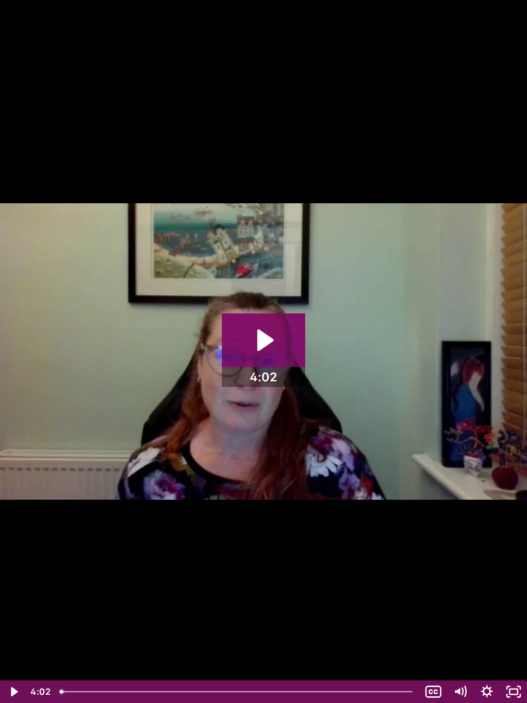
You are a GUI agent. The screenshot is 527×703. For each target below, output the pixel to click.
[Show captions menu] (433, 691)
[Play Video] (13, 691)
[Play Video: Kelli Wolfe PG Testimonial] (264, 340)
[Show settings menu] (486, 691)
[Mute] (460, 691)
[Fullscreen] (513, 691)
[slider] (237, 691)
